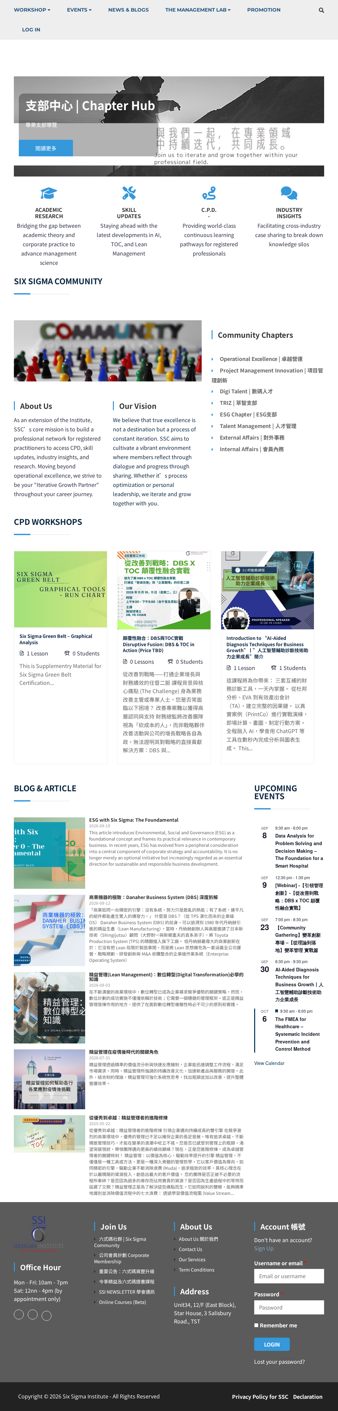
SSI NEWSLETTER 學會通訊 (127, 1292)
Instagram (33, 1314)
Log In (31, 29)
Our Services (192, 1259)
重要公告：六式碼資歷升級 (126, 1271)
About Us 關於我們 (198, 1239)
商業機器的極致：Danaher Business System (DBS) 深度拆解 (153, 897)
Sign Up (264, 1248)
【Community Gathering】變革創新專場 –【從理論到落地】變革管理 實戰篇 (298, 938)
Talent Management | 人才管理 (258, 426)
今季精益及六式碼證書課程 (126, 1281)
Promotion (264, 10)
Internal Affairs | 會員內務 (252, 449)
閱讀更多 (45, 148)
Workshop (30, 10)
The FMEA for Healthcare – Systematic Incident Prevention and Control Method (297, 1034)
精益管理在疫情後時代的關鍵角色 (123, 1051)
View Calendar (269, 1063)
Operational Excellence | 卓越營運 (261, 359)
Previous (7, 126)
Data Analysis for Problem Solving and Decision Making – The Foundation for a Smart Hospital (299, 850)
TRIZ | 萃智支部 (238, 403)
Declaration (307, 1396)
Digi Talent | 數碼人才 (246, 391)
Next (330, 126)
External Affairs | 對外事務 (252, 437)
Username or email (280, 1263)
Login (272, 1344)
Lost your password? (279, 1361)
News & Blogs (128, 10)
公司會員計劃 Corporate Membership (121, 1258)
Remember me (277, 1325)
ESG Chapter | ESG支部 (248, 414)
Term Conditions (197, 1270)
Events (77, 10)
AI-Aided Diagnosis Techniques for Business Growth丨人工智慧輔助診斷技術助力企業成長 (299, 984)
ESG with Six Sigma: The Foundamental (133, 819)
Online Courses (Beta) (122, 1302)
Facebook (19, 1314)
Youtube (46, 1316)
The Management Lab (195, 10)
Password (268, 1294)
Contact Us (190, 1249)
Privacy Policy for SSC (260, 1396)
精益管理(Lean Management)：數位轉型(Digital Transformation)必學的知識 (166, 976)
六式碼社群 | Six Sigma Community (120, 1242)
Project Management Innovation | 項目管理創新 (267, 375)
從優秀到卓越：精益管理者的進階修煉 (128, 1117)
